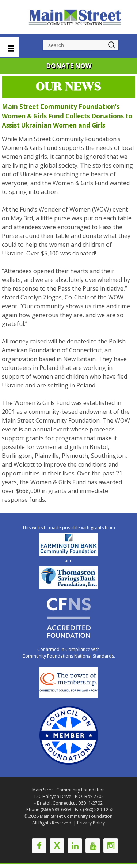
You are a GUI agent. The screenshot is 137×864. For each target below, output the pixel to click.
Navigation (9, 47)
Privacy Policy (91, 823)
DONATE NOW (68, 66)
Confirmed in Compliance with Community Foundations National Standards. (68, 652)
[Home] (76, 17)
